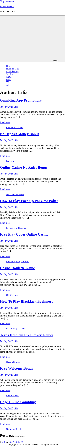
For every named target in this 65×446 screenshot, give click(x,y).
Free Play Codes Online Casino (24, 234)
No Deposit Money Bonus (19, 134)
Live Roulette (12, 395)
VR (8, 82)
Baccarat (10, 161)
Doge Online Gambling (18, 402)
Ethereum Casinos (14, 127)
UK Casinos (12, 295)
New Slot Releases (15, 194)
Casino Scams (13, 362)
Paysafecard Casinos (16, 228)
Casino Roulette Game (17, 268)
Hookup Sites (12, 68)
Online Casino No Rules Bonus (23, 167)
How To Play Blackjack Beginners (26, 301)
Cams (8, 77)
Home (9, 66)
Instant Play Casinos (15, 328)
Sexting (9, 74)
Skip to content (7, 1)
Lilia (16, 106)
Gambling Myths (14, 429)
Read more (5, 122)
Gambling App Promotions (21, 100)
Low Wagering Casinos (17, 261)
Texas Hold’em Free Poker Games (26, 335)
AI (7, 85)
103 (10, 442)
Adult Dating (12, 71)
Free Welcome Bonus (16, 368)
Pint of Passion (7, 6)
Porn (8, 79)
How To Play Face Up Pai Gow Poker (29, 201)
